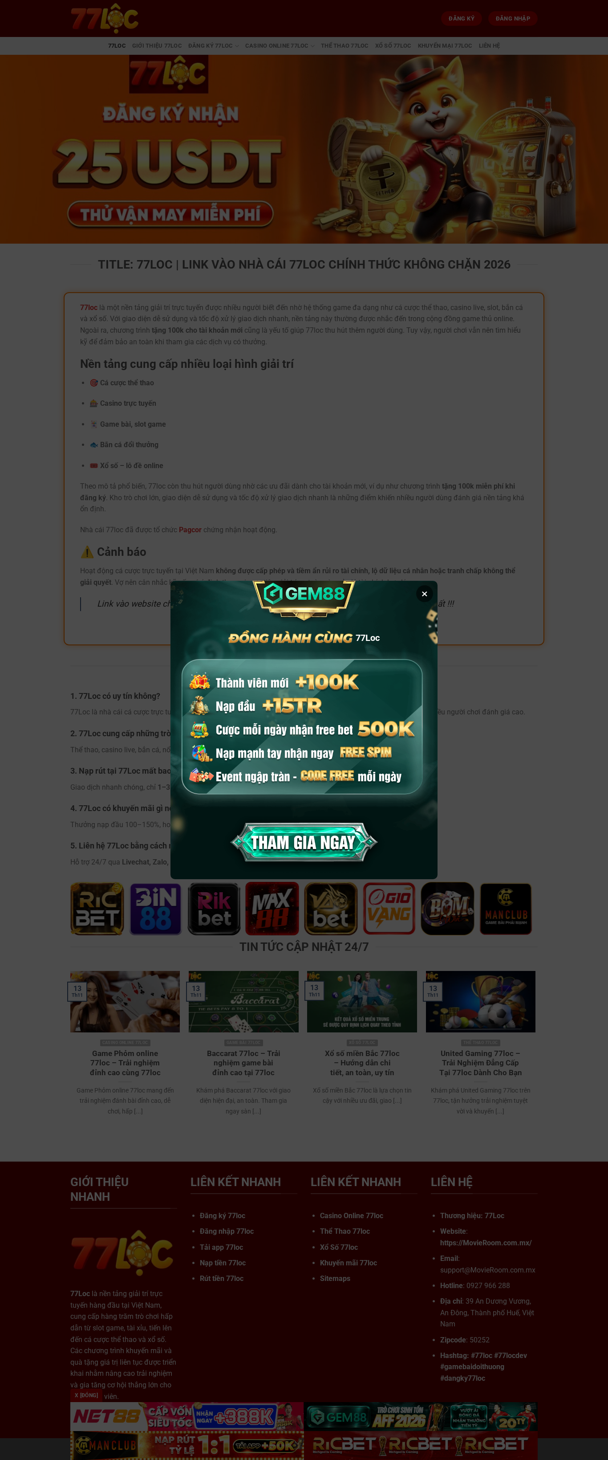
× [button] (425, 593)
